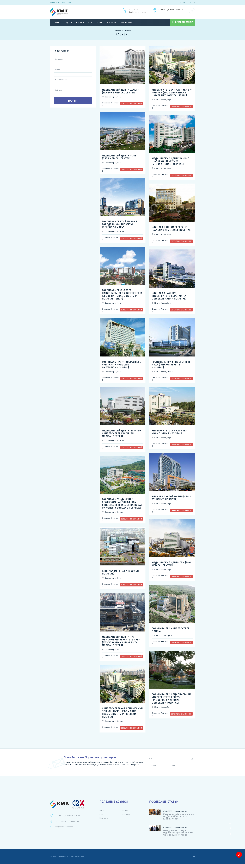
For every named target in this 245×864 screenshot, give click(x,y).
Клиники (80, 22)
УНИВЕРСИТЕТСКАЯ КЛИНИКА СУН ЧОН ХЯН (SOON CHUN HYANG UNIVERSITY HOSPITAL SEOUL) (172, 93)
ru (191, 2)
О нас (99, 22)
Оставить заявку (184, 22)
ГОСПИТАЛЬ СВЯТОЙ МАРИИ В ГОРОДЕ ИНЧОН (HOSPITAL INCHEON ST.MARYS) (120, 224)
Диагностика (126, 22)
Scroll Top (230, 831)
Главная (58, 22)
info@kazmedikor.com (137, 12)
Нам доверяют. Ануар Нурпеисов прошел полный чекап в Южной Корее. (178, 832)
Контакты (111, 22)
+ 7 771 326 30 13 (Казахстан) (67, 821)
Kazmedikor (59, 856)
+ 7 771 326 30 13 (134, 9)
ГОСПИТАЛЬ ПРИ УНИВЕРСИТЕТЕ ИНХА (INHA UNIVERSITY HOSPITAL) (171, 365)
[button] (192, 11)
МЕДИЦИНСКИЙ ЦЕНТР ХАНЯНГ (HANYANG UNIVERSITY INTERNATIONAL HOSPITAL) (170, 161)
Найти (72, 100)
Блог (90, 22)
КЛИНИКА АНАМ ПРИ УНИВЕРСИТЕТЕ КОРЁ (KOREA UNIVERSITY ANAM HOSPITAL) (169, 296)
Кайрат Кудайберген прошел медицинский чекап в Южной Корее (179, 816)
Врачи (69, 22)
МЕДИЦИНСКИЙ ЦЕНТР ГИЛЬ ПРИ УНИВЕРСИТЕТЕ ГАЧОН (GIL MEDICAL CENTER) (121, 433)
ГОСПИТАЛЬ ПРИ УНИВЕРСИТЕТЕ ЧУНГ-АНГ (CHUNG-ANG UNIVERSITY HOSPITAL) (121, 365)
